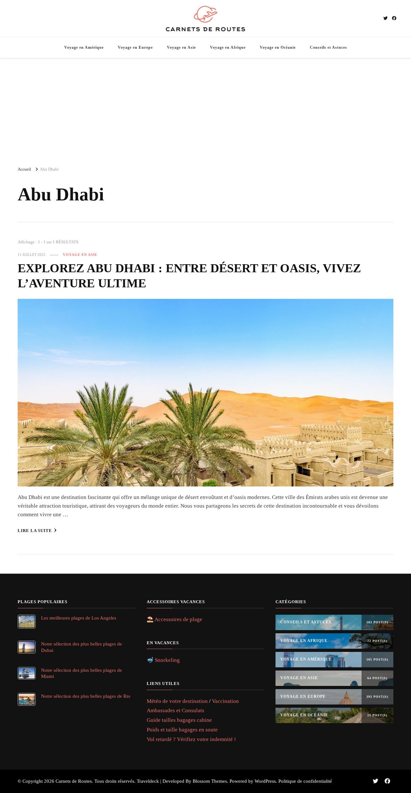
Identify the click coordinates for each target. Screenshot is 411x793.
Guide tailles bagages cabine (179, 720)
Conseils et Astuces (328, 47)
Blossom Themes (210, 781)
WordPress (265, 781)
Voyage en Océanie (278, 47)
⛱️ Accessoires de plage (174, 619)
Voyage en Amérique (84, 47)
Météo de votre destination (177, 701)
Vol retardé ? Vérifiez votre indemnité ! (191, 739)
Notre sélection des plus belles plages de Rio (85, 696)
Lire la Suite (35, 530)
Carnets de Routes (74, 781)
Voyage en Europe (135, 47)
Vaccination (225, 701)
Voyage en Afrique (228, 47)
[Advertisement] (205, 109)
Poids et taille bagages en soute (182, 730)
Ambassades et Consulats (175, 710)
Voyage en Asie (181, 47)
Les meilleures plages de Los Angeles (78, 617)
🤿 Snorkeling (163, 660)
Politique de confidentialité (305, 781)
